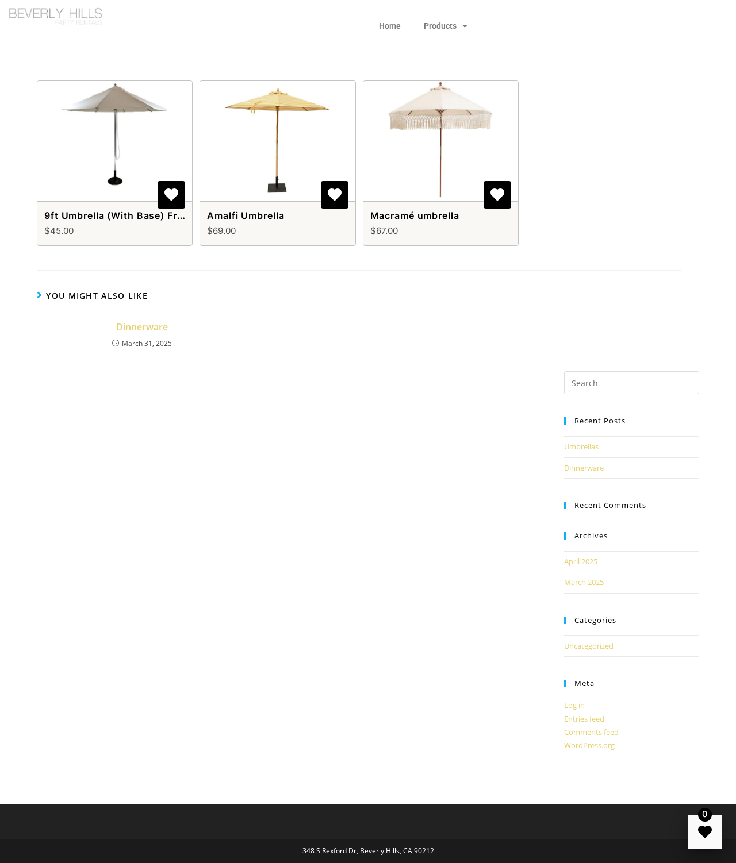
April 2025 (580, 561)
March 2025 (584, 582)
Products (440, 25)
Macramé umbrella (414, 215)
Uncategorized (589, 646)
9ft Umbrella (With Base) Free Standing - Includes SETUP (183, 215)
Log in (574, 705)
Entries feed (584, 719)
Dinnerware (142, 327)
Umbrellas (581, 446)
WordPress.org (589, 745)
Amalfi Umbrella (245, 215)
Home (390, 25)
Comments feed (591, 732)
